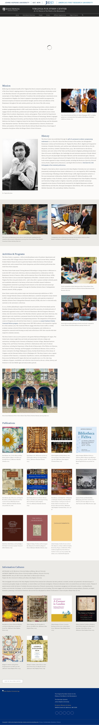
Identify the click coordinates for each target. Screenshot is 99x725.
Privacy (41, 722)
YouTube (68, 712)
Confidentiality (47, 722)
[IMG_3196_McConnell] (25, 205)
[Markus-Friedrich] (86, 596)
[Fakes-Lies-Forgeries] (12, 469)
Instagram (64, 712)
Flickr (72, 712)
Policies (59, 722)
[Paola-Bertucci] (12, 596)
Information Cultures (13, 567)
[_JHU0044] (74, 205)
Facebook (60, 712)
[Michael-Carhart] (37, 636)
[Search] (82, 15)
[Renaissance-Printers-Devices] (37, 469)
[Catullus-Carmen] (61, 515)
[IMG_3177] (29, 369)
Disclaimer (53, 722)
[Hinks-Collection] (12, 427)
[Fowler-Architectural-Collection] (86, 469)
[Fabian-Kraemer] (61, 596)
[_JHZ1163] (79, 296)
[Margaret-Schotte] (12, 636)
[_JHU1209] (79, 89)
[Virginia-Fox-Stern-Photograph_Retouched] (20, 139)
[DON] (37, 515)
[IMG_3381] (79, 257)
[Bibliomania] (37, 427)
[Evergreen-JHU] (61, 469)
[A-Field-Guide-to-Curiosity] (12, 515)
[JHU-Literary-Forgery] (61, 427)
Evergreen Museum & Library (63, 705)
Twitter (56, 712)
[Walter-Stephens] (37, 596)
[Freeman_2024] (86, 427)
